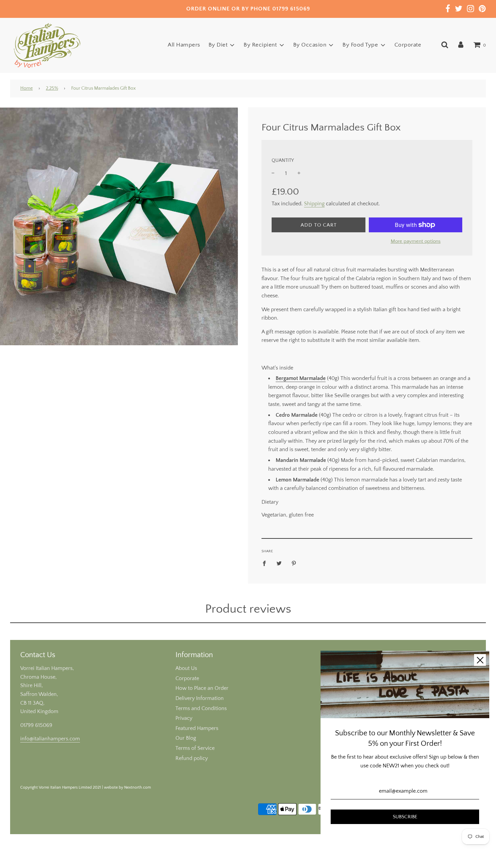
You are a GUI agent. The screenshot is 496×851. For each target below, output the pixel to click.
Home (26, 88)
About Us (186, 668)
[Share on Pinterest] (294, 563)
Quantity (283, 160)
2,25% (52, 88)
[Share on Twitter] (279, 563)
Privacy (183, 718)
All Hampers (184, 45)
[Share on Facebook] (266, 563)
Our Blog (185, 738)
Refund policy (191, 758)
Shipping (314, 204)
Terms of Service (195, 748)
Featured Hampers (196, 728)
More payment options (416, 241)
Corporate (407, 45)
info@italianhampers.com (50, 739)
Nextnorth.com (137, 787)
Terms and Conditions (201, 708)
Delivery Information (199, 698)
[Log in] (460, 45)
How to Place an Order (201, 688)
